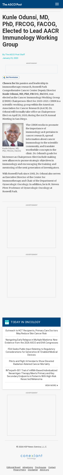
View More (51, 385)
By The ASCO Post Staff (13, 54)
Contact (52, 467)
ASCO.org (44, 470)
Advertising (27, 467)
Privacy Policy (19, 470)
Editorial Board (13, 467)
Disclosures (40, 467)
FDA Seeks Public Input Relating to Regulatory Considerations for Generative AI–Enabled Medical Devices (32, 352)
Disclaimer (33, 470)
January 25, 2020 (10, 58)
